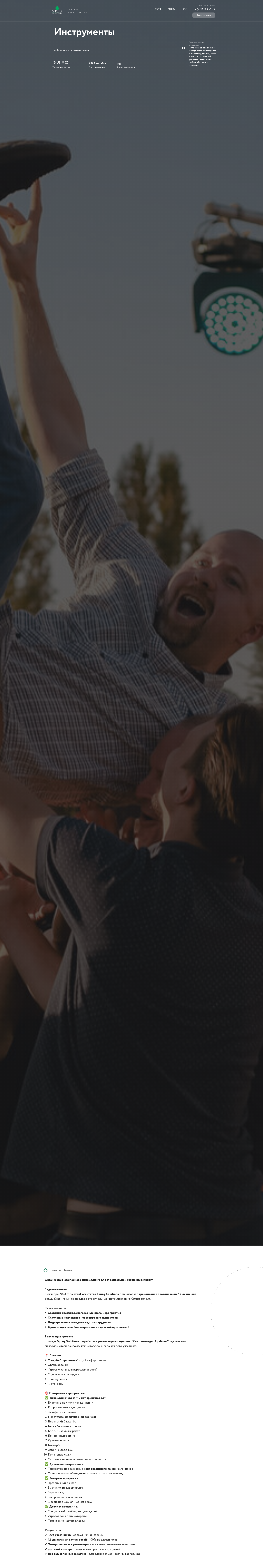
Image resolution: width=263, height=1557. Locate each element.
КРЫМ (185, 9)
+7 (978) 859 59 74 (204, 9)
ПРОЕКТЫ (171, 9)
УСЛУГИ (158, 9)
